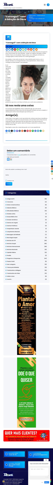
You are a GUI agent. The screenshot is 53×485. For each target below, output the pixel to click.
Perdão (9, 255)
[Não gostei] (10, 133)
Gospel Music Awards (13, 228)
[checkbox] (3, 481)
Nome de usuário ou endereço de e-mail (16, 169)
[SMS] (23, 49)
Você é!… (9, 279)
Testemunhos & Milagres (14, 270)
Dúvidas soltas (11, 214)
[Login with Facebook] (8, 159)
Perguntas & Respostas (13, 258)
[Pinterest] (15, 49)
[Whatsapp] (17, 49)
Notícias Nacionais (12, 249)
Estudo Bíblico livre (12, 216)
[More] (36, 49)
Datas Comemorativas (13, 205)
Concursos (10, 202)
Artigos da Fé (10, 199)
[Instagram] (28, 49)
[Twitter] (9, 49)
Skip (42, 482)
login (19, 155)
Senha (7, 175)
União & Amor (10, 276)
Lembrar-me (10, 180)
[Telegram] (34, 49)
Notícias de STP (11, 240)
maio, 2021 (8, 37)
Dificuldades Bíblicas (13, 210)
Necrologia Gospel (12, 237)
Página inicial (32, 15)
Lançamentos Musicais (13, 231)
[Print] (31, 49)
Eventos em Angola (12, 222)
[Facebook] (7, 49)
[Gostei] (6, 133)
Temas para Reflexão (13, 267)
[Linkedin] (12, 49)
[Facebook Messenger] (20, 49)
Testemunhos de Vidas (13, 273)
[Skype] (25, 49)
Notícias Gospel (11, 243)
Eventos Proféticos (12, 225)
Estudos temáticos (12, 219)
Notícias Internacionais (13, 246)
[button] (7, 131)
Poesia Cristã (10, 261)
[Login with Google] (11, 159)
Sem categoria (11, 264)
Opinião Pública (11, 252)
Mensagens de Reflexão (13, 234)
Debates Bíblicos (11, 208)
